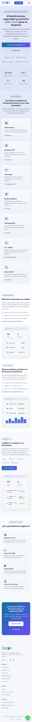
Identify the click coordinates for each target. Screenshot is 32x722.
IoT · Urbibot (5, 681)
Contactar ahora (16, 623)
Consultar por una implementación (12, 392)
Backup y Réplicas (6, 675)
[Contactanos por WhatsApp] (28, 718)
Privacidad (18, 719)
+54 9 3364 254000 (8, 702)
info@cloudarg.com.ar (8, 705)
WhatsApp (17, 629)
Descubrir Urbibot (9, 257)
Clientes (19, 3)
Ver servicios (16, 50)
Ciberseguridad (5, 678)
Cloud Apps (5, 673)
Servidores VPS (6, 670)
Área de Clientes (6, 694)
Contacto (4, 689)
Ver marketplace (9, 184)
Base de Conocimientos (7, 692)
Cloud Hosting (5, 667)
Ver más (7, 208)
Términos (13, 719)
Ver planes (7, 135)
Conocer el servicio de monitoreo (12, 321)
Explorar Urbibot (8, 468)
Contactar (7, 280)
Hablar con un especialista (15, 45)
